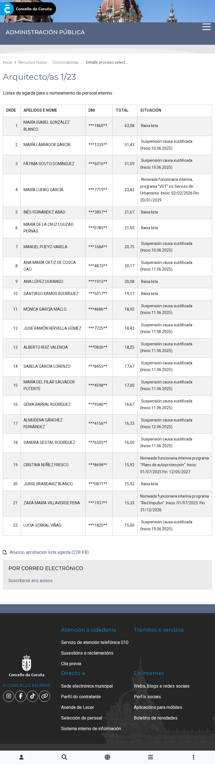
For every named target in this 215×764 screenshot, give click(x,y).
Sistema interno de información (91, 728)
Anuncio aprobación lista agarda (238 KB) (49, 552)
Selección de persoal (81, 718)
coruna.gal (17, 9)
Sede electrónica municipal (87, 686)
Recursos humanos (35, 62)
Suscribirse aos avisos (30, 580)
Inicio (7, 62)
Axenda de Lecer (77, 707)
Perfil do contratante (81, 696)
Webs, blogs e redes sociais (162, 686)
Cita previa (71, 663)
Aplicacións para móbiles (158, 707)
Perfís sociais (147, 696)
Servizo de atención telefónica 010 (94, 642)
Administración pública (45, 32)
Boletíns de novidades (155, 718)
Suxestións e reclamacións (87, 653)
